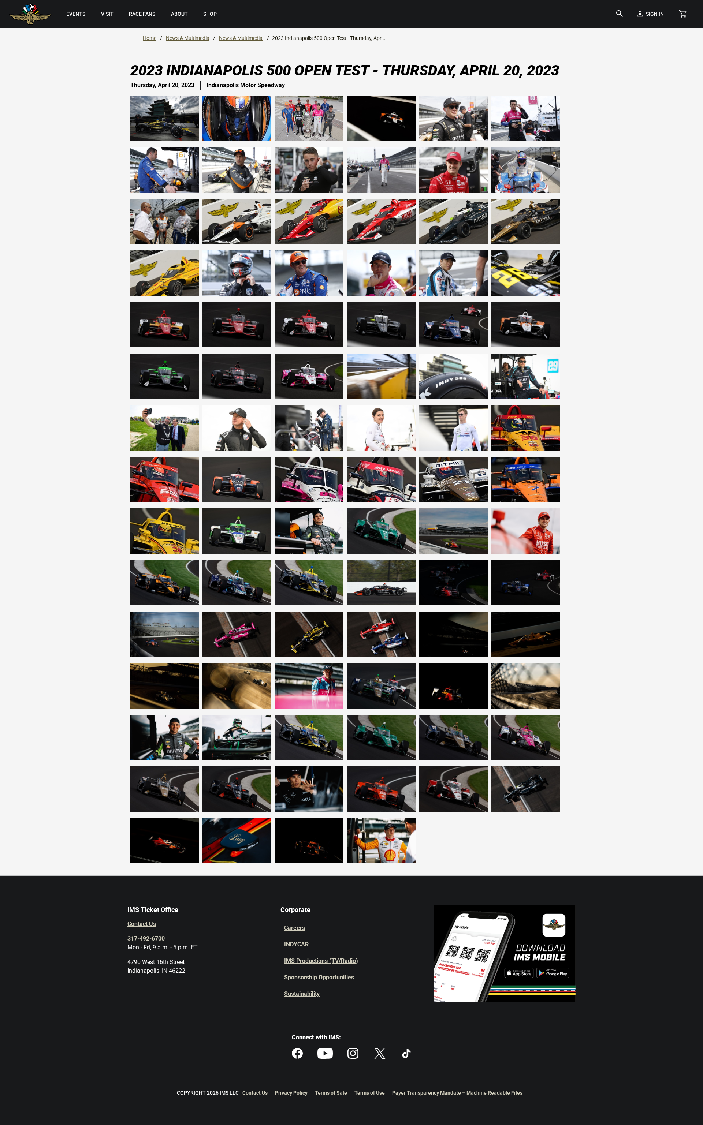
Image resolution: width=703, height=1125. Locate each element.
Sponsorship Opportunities (319, 977)
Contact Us (141, 923)
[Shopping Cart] (683, 14)
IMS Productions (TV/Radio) (321, 960)
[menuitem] (76, 14)
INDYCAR (296, 944)
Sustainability (302, 993)
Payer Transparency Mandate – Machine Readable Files (457, 1093)
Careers (294, 927)
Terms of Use (369, 1093)
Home (149, 38)
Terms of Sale (331, 1093)
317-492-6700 (146, 938)
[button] (619, 13)
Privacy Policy (291, 1093)
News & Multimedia (187, 38)
